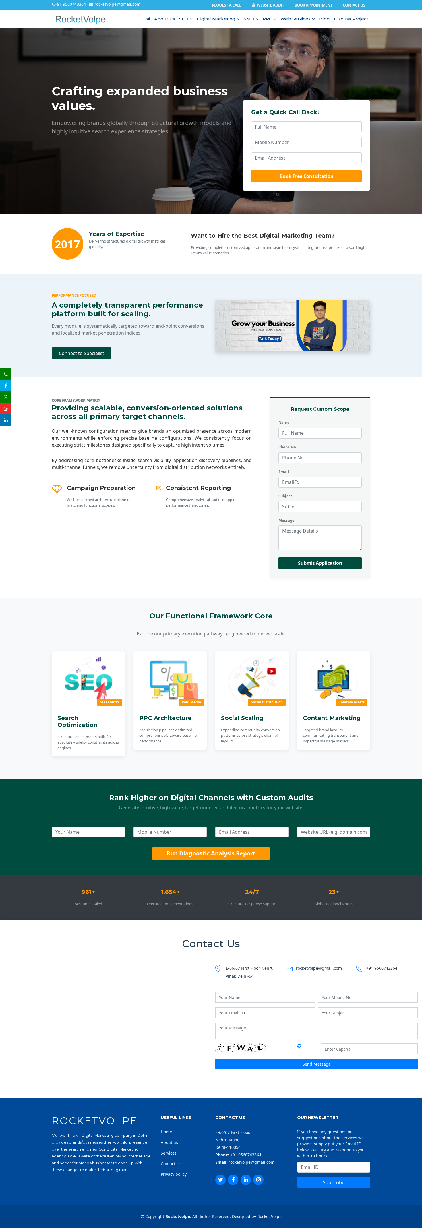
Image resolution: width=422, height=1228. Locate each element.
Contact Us (354, 5)
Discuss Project (351, 19)
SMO (249, 19)
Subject (285, 495)
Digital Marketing (216, 19)
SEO (183, 19)
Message (286, 520)
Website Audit (269, 5)
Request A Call (226, 5)
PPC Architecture (165, 718)
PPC (267, 19)
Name (284, 422)
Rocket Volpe (269, 1216)
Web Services (295, 19)
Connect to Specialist (81, 353)
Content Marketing (332, 718)
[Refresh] (299, 1047)
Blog (324, 19)
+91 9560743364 (71, 4)
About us (169, 1142)
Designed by (243, 1216)
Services (169, 1153)
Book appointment (313, 5)
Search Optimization (77, 721)
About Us (164, 19)
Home (166, 1131)
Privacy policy (174, 1174)
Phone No (287, 446)
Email (283, 471)
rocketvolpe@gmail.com (116, 4)
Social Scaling (242, 718)
